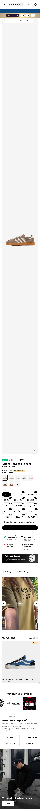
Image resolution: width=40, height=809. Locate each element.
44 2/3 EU (20, 516)
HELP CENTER (10, 743)
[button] (29, 4)
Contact (29, 743)
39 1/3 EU (32, 499)
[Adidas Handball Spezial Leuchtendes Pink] (30, 478)
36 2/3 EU (19, 494)
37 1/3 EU (32, 494)
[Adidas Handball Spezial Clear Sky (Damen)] (17, 478)
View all (32, 638)
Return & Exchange (29, 737)
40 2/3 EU (19, 505)
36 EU (7, 494)
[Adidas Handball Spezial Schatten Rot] (11, 484)
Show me (8, 803)
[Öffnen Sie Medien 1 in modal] (35, 451)
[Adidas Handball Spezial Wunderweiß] (11, 478)
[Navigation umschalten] (4, 4)
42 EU (7, 511)
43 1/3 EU (32, 511)
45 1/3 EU (33, 516)
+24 (18, 484)
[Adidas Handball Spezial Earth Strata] (5, 478)
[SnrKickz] (16, 4)
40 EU (7, 505)
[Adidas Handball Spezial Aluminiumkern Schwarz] (24, 478)
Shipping (10, 737)
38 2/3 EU (19, 499)
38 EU (7, 499)
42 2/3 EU (19, 511)
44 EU (8, 516)
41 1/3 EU (32, 505)
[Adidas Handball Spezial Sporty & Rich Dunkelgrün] (5, 484)
